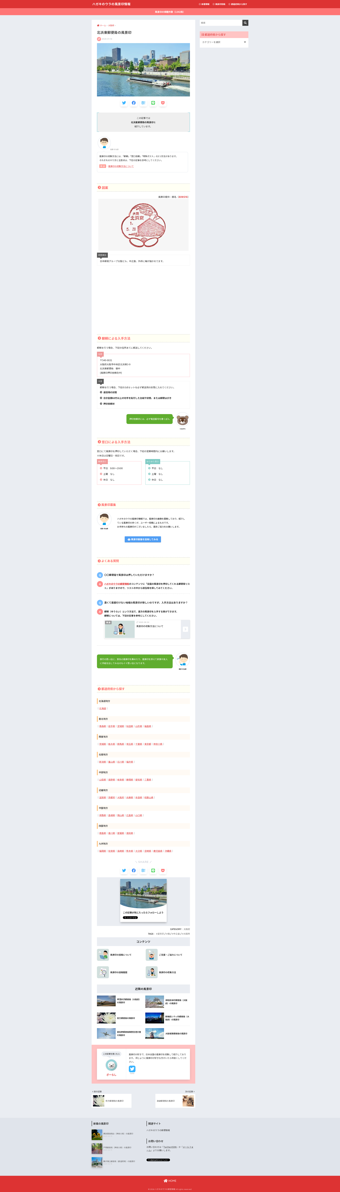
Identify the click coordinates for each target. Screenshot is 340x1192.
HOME (172, 1180)
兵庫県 (129, 797)
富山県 (111, 761)
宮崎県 (147, 851)
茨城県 (102, 744)
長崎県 (120, 851)
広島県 (129, 815)
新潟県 (102, 761)
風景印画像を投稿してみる (144, 539)
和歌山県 (148, 797)
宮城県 (120, 726)
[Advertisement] (143, 303)
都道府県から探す (239, 4)
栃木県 (111, 744)
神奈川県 (157, 744)
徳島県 (102, 833)
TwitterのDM (169, 1147)
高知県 (129, 833)
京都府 (111, 797)
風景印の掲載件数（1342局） (170, 11)
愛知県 (138, 779)
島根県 (111, 815)
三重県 (147, 779)
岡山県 (120, 815)
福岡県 (102, 851)
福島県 (147, 726)
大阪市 (187, 933)
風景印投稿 (220, 4)
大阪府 (120, 797)
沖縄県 (168, 851)
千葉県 (138, 744)
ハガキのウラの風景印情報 (111, 4)
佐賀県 (111, 851)
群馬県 (120, 744)
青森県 (102, 726)
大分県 (138, 851)
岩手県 (111, 726)
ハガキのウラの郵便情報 (116, 583)
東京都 (147, 744)
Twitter (132, 1073)
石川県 (120, 761)
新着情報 (205, 4)
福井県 (129, 761)
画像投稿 (183, 196)
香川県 (111, 833)
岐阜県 (120, 779)
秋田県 (129, 726)
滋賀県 (102, 797)
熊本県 (129, 851)
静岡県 (129, 779)
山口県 (138, 815)
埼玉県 (129, 744)
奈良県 (138, 797)
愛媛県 (120, 833)
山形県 (138, 726)
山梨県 (102, 779)
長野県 (111, 779)
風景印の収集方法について (121, 166)
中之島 (176, 933)
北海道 (102, 708)
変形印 (161, 933)
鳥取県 (102, 815)
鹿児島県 (157, 851)
